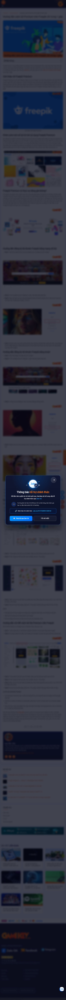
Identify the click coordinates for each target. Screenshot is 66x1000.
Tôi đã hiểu (45, 518)
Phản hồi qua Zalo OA (21, 518)
